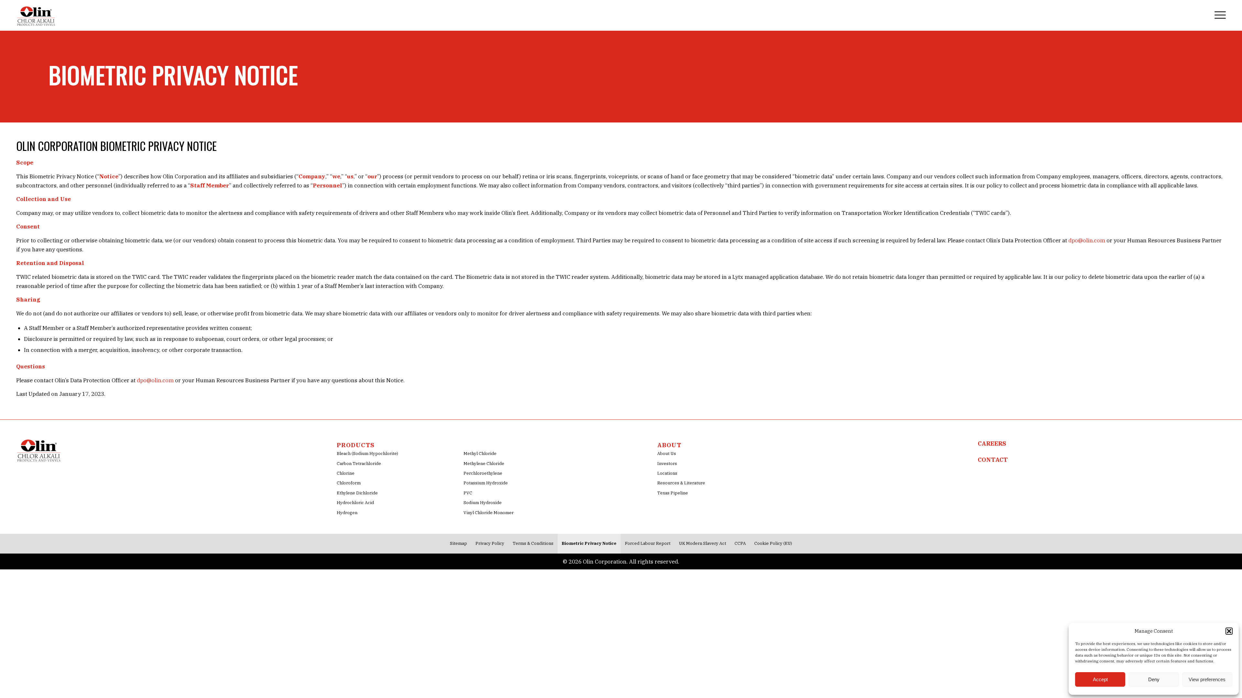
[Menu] (1218, 14)
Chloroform (349, 483)
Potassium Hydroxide (485, 483)
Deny (1154, 679)
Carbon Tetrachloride (359, 463)
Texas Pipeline (672, 493)
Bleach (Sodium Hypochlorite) (367, 453)
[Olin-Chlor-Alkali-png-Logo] (36, 14)
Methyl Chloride (479, 453)
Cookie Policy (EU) (773, 543)
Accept (1100, 679)
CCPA (740, 543)
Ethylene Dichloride (357, 493)
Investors (667, 463)
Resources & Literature (681, 483)
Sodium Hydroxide (482, 502)
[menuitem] (1203, 14)
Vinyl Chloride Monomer (488, 512)
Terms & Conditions (533, 543)
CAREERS (992, 443)
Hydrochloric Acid (355, 502)
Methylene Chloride (483, 463)
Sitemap (458, 543)
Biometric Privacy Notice (589, 543)
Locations (667, 473)
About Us (666, 453)
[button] (1229, 631)
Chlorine (345, 473)
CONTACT (993, 459)
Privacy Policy (489, 543)
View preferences (1207, 679)
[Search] (1203, 14)
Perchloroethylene (482, 473)
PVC (467, 493)
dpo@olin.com (1086, 240)
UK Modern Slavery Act (702, 543)
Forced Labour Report (647, 543)
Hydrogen (347, 512)
